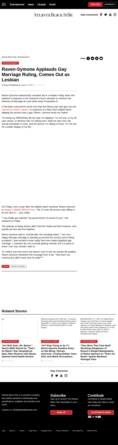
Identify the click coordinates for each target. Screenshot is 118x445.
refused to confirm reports (15, 109)
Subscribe (95, 4)
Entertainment (17, 4)
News (31, 4)
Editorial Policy (92, 431)
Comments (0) (40, 85)
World (52, 4)
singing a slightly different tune (19, 209)
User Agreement (77, 431)
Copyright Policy (46, 431)
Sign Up (61, 412)
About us (12, 431)
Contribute (109, 4)
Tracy (6, 85)
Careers (22, 431)
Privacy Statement (62, 431)
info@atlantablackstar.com (25, 410)
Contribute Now (100, 412)
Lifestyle (41, 4)
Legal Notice (33, 431)
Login (3, 431)
